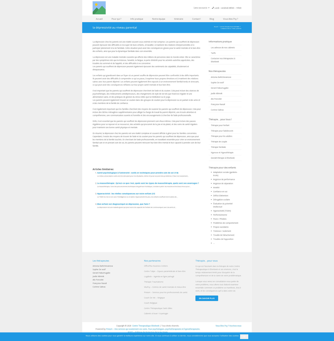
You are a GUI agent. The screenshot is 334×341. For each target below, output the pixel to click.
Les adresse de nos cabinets (223, 47)
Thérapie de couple (219, 141)
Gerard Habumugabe (219, 88)
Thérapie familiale (218, 147)
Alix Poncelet (216, 99)
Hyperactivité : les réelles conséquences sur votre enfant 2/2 (126, 193)
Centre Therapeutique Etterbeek (145, 325)
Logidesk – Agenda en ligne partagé (159, 276)
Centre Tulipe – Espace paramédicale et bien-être (165, 271)
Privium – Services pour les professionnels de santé (165, 292)
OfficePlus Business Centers (156, 266)
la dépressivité (103, 163)
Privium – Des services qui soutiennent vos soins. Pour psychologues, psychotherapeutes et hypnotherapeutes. (153, 329)
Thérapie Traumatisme (153, 282)
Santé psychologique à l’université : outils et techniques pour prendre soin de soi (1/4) (137, 172)
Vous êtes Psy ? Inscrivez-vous (228, 325)
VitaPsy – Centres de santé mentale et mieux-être (165, 287)
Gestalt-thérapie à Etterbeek (223, 158)
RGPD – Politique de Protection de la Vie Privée (148, 332)
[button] (201, 8)
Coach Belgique (150, 303)
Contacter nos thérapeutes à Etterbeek (223, 60)
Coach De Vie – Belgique (154, 297)
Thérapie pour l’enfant (220, 125)
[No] (330, 336)
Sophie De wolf (217, 82)
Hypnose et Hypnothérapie (222, 152)
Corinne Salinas (217, 110)
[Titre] (99, 7)
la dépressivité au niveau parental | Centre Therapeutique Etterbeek (135, 154)
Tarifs (213, 53)
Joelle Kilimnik (216, 93)
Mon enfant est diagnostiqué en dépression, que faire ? (123, 204)
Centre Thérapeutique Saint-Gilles (158, 308)
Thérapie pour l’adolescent (222, 131)
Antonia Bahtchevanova (221, 77)
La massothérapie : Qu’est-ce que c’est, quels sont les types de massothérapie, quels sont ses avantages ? (148, 183)
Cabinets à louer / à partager (156, 313)
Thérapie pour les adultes (221, 136)
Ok (244, 337)
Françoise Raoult (218, 104)
